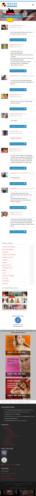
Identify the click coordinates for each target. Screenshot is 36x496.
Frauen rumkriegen (5, 476)
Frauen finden (8, 429)
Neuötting (18, 260)
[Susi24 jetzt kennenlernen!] (4, 174)
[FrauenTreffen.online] (9, 5)
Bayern (15, 402)
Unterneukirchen (18, 265)
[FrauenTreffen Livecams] (14, 300)
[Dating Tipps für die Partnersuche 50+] (18, 320)
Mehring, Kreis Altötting (18, 247)
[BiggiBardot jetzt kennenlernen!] (4, 46)
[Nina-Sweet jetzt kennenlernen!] (4, 150)
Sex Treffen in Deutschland (10, 464)
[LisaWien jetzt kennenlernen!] (4, 77)
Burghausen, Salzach (18, 257)
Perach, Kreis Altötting (18, 275)
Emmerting (18, 252)
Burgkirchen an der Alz (16, 28)
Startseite (3, 402)
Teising (18, 273)
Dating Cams (8, 440)
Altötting (18, 262)
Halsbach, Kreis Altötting (18, 254)
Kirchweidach (18, 281)
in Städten (10, 431)
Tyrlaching (18, 283)
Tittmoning (18, 278)
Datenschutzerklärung (21, 488)
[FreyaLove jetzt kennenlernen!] (4, 214)
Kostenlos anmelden (10, 444)
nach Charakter (11, 434)
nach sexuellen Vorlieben (14, 436)
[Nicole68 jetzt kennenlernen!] (4, 190)
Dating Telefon (8, 438)
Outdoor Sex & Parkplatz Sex (8, 478)
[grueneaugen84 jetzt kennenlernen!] (4, 27)
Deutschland (10, 402)
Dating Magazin (8, 442)
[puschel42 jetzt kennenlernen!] (4, 133)
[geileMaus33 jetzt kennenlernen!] (4, 96)
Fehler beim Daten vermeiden (8, 473)
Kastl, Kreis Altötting (18, 249)
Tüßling (18, 270)
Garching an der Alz (18, 268)
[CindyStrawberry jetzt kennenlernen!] (4, 115)
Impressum (12, 488)
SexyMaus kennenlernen (17, 40)
